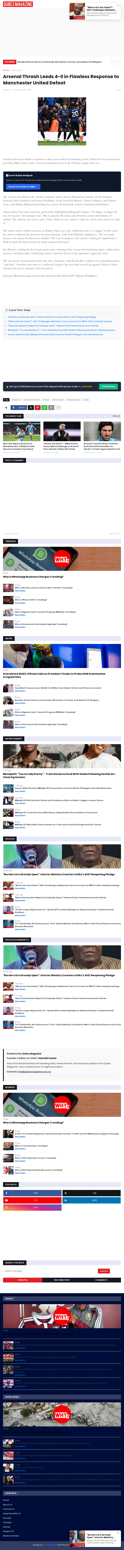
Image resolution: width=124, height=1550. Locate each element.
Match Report (58, 400)
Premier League (73, 400)
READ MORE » (20, 591)
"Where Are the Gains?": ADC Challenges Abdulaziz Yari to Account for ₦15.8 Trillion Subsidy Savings (60, 321)
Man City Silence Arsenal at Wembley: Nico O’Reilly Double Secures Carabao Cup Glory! (19, 446)
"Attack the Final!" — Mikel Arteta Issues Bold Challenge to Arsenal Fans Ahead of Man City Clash (61, 446)
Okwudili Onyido (47, 1058)
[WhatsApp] (44, 407)
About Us (7, 1504)
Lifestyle (7, 1522)
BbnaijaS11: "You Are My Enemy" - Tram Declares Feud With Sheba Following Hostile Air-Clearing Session (62, 330)
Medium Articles (11, 1535)
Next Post (114, 533)
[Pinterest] (38, 407)
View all (116, 416)
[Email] (51, 407)
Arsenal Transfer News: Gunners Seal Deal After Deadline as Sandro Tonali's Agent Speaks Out (102, 446)
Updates (22, 1280)
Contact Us (8, 1509)
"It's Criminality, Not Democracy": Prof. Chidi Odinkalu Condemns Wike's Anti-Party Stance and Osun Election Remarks (68, 62)
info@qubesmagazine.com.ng (34, 1071)
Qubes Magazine (32, 1053)
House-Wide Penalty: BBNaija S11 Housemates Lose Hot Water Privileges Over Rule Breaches (55, 334)
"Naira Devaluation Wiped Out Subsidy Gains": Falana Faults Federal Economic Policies (53, 325)
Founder (7, 1518)
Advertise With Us (12, 1513)
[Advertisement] (62, 32)
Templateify (50, 1544)
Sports (85, 400)
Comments (101, 1280)
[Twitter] (31, 407)
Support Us (8, 1531)
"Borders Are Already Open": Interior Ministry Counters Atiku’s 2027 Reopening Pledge (52, 317)
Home (6, 70)
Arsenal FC (17, 70)
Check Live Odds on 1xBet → (23, 186)
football (46, 400)
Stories (6, 1526)
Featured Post (62, 1280)
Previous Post (11, 533)
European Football (31, 400)
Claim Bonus (108, 386)
